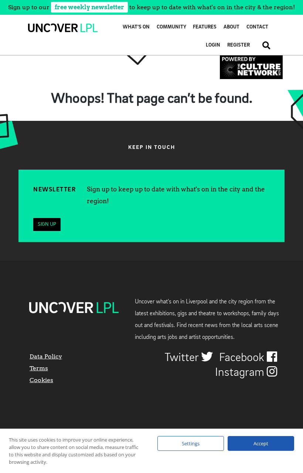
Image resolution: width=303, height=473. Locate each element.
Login (213, 45)
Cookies (41, 380)
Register (238, 45)
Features (205, 27)
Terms (39, 368)
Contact (257, 27)
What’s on (136, 27)
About (231, 27)
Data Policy (46, 356)
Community (171, 27)
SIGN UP (47, 224)
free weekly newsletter (89, 7)
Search (263, 45)
